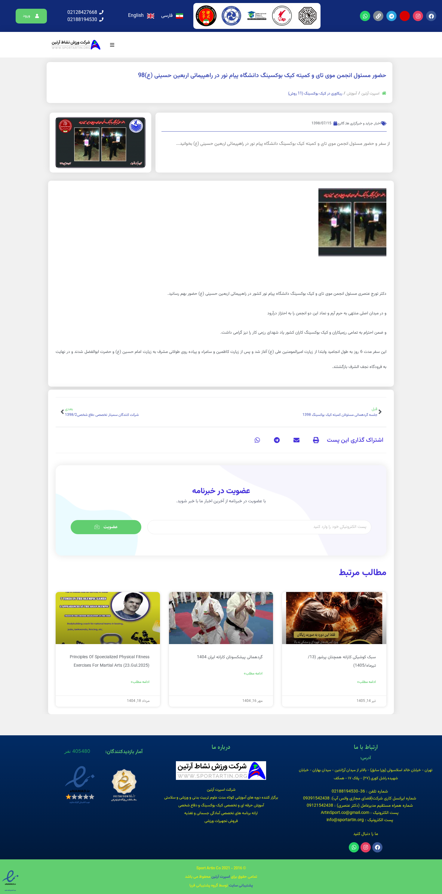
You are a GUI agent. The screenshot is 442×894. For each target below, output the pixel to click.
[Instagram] (418, 16)
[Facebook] (431, 16)
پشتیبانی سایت (241, 886)
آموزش (352, 94)
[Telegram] (391, 16)
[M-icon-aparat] (405, 16)
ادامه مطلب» (366, 682)
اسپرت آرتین (370, 94)
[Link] (378, 16)
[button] (31, 16)
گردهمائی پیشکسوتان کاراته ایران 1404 (229, 657)
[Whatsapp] (365, 16)
